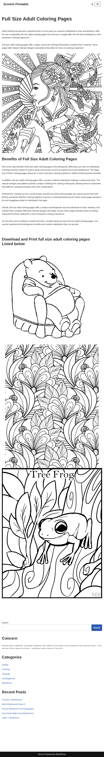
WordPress (61, 754)
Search (5, 623)
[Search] (92, 4)
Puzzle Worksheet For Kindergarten (18, 709)
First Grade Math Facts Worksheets (17, 713)
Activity (5, 665)
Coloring (6, 669)
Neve (40, 754)
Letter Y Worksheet (10, 718)
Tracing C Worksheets (12, 700)
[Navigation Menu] (98, 4)
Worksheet (7, 683)
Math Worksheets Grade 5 (13, 704)
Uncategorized (8, 678)
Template (6, 674)
